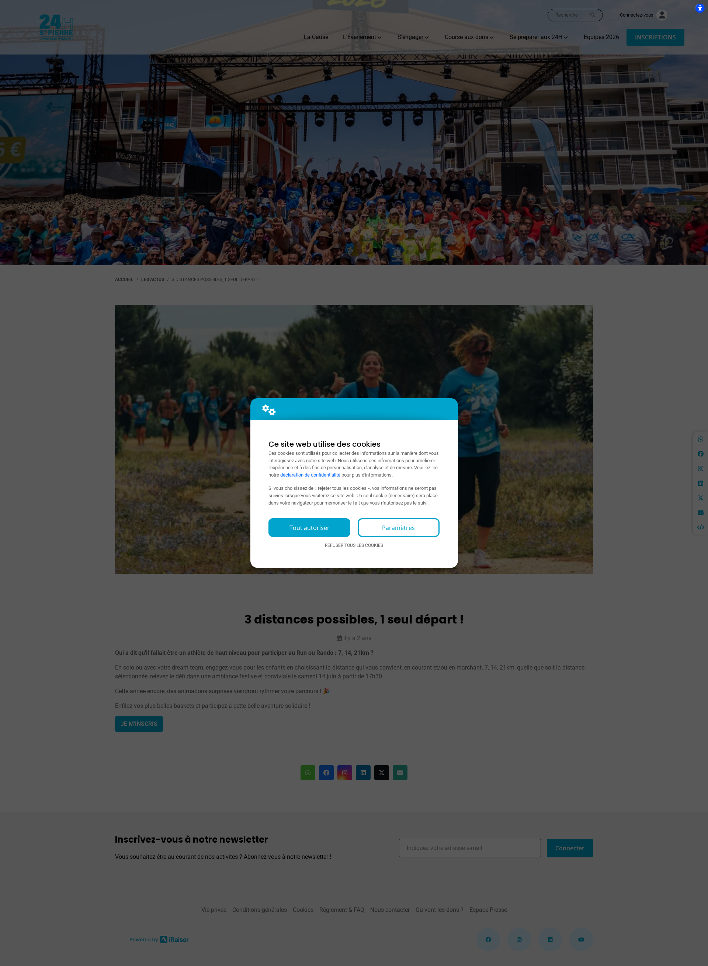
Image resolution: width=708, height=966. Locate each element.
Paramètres (398, 528)
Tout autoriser (309, 528)
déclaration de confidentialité (310, 475)
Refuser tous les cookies (354, 545)
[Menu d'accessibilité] (699, 8)
